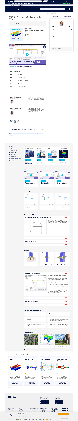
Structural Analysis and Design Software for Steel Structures (18, 125)
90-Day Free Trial (66, 3)
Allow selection (63, 416)
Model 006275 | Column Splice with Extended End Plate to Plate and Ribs (62, 264)
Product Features (13, 156)
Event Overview (42, 410)
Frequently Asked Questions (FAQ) (16, 158)
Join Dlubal (64, 407)
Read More (50, 294)
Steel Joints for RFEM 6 (45, 359)
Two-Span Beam (27, 207)
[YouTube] (64, 408)
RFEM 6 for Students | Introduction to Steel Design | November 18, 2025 (62, 183)
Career (32, 3)
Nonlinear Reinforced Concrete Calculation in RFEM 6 (40, 163)
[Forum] (62, 408)
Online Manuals (53, 411)
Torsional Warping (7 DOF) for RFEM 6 (62, 360)
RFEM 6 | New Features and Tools (14, 121)
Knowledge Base (13, 152)
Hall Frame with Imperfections (61, 207)
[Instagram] (64, 410)
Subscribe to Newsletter (43, 408)
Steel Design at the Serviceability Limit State (52, 162)
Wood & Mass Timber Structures (11, 411)
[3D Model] (25, 194)
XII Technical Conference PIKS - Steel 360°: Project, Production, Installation (29, 163)
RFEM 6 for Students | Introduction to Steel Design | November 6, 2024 (23, 66)
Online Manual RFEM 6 (13, 122)
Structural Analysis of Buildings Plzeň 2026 (62, 162)
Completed (26, 28)
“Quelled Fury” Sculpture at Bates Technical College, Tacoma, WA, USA (62, 346)
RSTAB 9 (20, 409)
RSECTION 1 (21, 410)
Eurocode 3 (11, 135)
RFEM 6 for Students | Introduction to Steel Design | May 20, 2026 (46, 183)
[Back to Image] (27, 194)
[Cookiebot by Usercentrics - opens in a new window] (10, 419)
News (19, 3)
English (11, 133)
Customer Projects (13, 160)
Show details (48, 419)
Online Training (19, 5)
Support (16, 3)
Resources (22, 3)
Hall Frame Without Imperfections (46, 207)
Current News (42, 409)
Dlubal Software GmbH (59, 396)
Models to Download (14, 150)
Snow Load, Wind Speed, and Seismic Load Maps (33, 411)
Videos (12, 148)
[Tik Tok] (67, 410)
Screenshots (13, 154)
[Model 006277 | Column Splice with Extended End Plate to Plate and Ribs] (47, 257)
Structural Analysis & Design (33, 133)
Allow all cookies (63, 413)
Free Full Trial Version (54, 408)
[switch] (29, 419)
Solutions (9, 3)
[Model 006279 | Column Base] (31, 257)
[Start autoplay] (24, 166)
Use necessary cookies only (64, 418)
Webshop (56, 1)
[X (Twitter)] (62, 410)
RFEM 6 (22, 133)
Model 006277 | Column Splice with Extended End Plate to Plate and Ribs (46, 264)
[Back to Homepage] (10, 1)
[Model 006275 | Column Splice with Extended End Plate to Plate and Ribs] (62, 257)
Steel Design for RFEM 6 (30, 359)
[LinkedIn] (67, 408)
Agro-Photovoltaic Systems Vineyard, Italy (31, 346)
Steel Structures (26, 133)
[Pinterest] (65, 410)
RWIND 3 (20, 411)
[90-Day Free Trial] (51, 1)
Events (12, 146)
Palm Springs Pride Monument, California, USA (45, 346)
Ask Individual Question (33, 410)
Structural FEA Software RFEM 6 (14, 120)
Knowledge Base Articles (30, 214)
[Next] (69, 166)
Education (25, 3)
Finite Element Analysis (40, 133)
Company (29, 3)
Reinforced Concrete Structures (11, 409)
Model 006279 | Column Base (29, 263)
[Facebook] (65, 408)
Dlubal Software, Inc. (44, 396)
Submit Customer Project (54, 409)
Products (13, 3)
